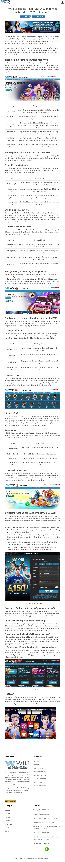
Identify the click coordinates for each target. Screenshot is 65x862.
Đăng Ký (7, 810)
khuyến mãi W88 (22, 213)
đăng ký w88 (19, 547)
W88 (6, 37)
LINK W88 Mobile (39, 16)
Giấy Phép (36, 764)
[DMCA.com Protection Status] (10, 801)
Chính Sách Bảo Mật (39, 771)
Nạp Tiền (7, 813)
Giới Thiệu (36, 761)
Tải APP (7, 820)
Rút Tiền (7, 817)
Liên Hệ (7, 831)
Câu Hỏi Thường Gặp (39, 785)
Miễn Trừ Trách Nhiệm (39, 778)
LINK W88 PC (25, 16)
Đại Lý (7, 827)
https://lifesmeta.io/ (44, 814)
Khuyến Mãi (8, 824)
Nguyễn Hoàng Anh (39, 782)
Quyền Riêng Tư (38, 768)
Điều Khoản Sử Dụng (39, 775)
